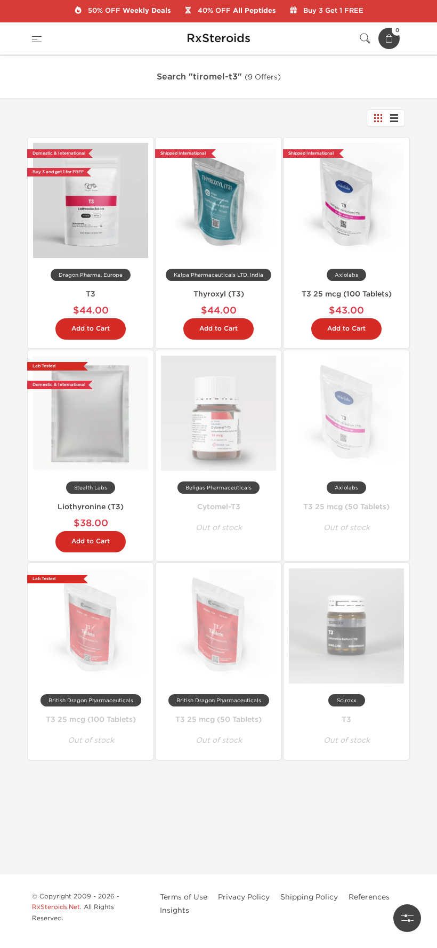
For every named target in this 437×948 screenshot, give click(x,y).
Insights (174, 910)
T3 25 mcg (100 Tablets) (347, 294)
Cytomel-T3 (218, 506)
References (369, 897)
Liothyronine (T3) (91, 506)
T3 (90, 294)
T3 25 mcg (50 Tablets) (346, 506)
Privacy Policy (244, 897)
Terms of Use (183, 897)
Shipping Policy (309, 897)
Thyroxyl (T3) (218, 294)
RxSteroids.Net (56, 907)
